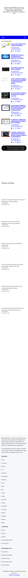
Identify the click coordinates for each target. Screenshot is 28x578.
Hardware (3, 479)
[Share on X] (13, 51)
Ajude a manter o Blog (6, 561)
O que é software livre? (6, 539)
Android (3, 466)
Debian (3, 496)
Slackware (3, 516)
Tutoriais (3, 536)
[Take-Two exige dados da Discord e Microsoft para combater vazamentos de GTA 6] (12, 257)
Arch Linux (3, 509)
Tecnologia (4, 463)
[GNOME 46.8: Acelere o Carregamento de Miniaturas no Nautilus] (5, 56)
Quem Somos (4, 551)
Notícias (3, 533)
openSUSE (4, 506)
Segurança (4, 473)
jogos (2, 482)
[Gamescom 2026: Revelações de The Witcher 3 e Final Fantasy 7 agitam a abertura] (12, 192)
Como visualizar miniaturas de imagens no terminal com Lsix (18, 94)
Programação (4, 476)
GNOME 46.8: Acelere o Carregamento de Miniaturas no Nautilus (17, 56)
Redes (3, 522)
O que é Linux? (5, 543)
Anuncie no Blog (5, 564)
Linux (2, 459)
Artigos (3, 530)
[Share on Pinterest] (16, 51)
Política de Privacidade (6, 555)
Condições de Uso (5, 558)
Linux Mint (3, 499)
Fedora (3, 502)
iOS (2, 469)
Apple (2, 486)
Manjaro (3, 519)
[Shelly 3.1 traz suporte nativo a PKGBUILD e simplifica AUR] (12, 235)
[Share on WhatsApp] (20, 51)
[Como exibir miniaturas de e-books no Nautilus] (5, 45)
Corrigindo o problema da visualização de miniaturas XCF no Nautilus (18, 121)
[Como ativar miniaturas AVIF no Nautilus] (5, 69)
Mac (2, 489)
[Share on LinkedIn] (18, 51)
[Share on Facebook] (11, 51)
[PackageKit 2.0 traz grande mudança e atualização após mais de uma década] (12, 214)
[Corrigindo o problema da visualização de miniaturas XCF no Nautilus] (5, 121)
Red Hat (3, 512)
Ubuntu (3, 492)
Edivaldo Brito (15, 47)
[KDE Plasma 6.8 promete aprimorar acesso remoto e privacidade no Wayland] (12, 278)
